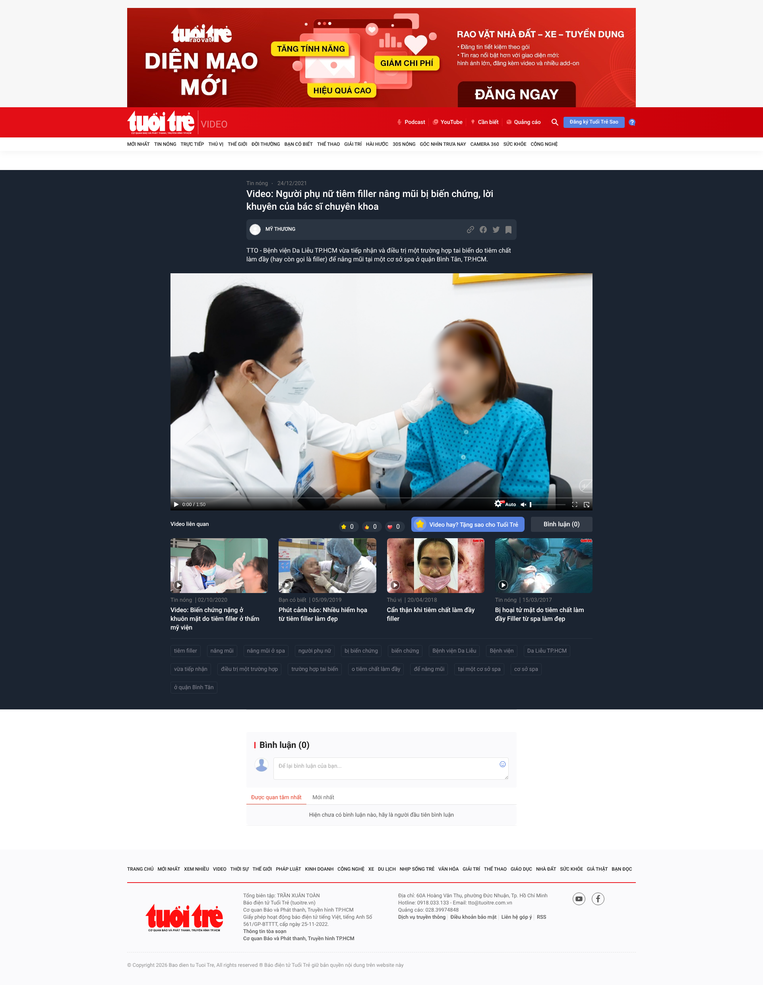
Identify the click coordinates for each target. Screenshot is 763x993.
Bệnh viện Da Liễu (454, 651)
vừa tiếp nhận (190, 669)
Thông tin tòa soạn (265, 932)
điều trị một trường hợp (249, 669)
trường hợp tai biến (314, 669)
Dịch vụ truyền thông (421, 917)
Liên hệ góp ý (517, 917)
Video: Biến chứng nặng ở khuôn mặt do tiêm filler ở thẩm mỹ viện (214, 618)
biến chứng (405, 651)
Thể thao (328, 144)
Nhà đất (546, 869)
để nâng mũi (429, 669)
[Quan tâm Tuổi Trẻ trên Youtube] (579, 899)
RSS (541, 917)
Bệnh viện (501, 651)
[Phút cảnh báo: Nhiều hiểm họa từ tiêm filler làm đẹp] (327, 565)
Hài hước (377, 144)
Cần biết (488, 122)
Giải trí (353, 144)
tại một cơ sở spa (479, 669)
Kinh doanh (319, 869)
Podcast (415, 122)
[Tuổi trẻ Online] (185, 918)
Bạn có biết (299, 144)
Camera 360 (485, 144)
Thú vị (215, 144)
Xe (371, 869)
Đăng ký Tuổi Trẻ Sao (594, 122)
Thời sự (239, 869)
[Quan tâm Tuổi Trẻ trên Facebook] (598, 899)
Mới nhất (138, 144)
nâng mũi (222, 651)
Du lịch (387, 869)
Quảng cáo (527, 122)
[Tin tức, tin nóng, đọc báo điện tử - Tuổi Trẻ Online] (162, 122)
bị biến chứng (361, 651)
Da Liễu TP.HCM (547, 651)
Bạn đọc (622, 869)
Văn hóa (448, 869)
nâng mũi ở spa (266, 651)
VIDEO (214, 124)
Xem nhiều (196, 869)
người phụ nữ (314, 651)
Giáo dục (521, 869)
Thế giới (237, 144)
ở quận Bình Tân (194, 687)
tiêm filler (185, 651)
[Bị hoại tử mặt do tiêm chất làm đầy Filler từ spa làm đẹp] (544, 565)
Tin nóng (165, 144)
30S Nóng (404, 144)
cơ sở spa (526, 669)
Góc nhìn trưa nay (443, 144)
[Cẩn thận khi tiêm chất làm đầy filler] (435, 565)
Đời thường (266, 144)
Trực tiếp (192, 144)
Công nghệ (544, 144)
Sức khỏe (515, 144)
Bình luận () (562, 524)
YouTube (452, 122)
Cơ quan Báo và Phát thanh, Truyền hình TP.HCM (298, 939)
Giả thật (597, 869)
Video (220, 869)
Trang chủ (140, 869)
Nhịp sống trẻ (417, 869)
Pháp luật (288, 869)
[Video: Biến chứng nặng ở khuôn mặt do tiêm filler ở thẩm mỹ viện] (219, 565)
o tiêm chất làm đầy (376, 669)
